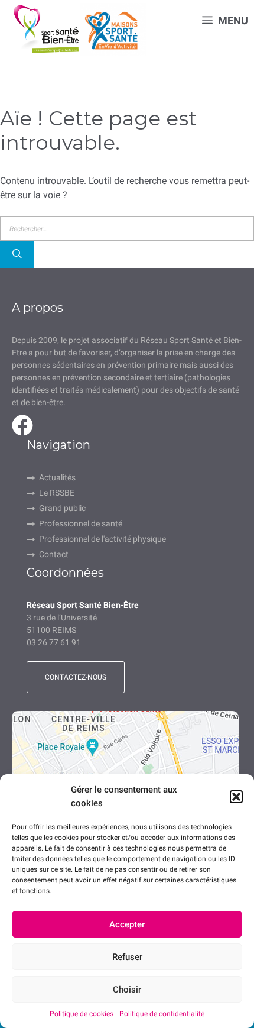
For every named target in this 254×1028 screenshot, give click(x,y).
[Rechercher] (17, 254)
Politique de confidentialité (161, 1014)
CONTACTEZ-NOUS (75, 677)
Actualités (57, 477)
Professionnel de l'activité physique (102, 539)
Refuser (127, 957)
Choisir (127, 989)
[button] (236, 797)
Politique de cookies (81, 1014)
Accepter (127, 924)
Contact (54, 554)
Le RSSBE (56, 492)
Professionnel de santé (80, 523)
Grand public (62, 508)
